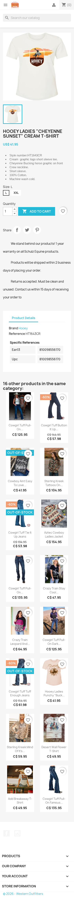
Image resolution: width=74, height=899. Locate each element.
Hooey (23, 328)
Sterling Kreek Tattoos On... (54, 483)
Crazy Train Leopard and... (20, 642)
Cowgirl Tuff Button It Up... (54, 427)
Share (17, 230)
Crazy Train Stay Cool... (54, 590)
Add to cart (36, 211)
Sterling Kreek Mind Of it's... (20, 749)
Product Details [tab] (23, 318)
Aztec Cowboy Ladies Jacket (54, 534)
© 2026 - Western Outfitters (23, 894)
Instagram (17, 833)
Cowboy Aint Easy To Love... (20, 483)
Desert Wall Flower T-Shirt (54, 749)
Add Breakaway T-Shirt (20, 801)
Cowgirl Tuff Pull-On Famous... (54, 801)
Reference (17, 334)
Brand (13, 328)
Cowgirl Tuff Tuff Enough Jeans (20, 693)
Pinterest (37, 230)
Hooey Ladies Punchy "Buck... (54, 693)
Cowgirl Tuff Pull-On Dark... (54, 642)
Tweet (27, 230)
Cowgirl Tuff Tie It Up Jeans (20, 534)
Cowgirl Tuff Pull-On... (20, 427)
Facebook (6, 833)
